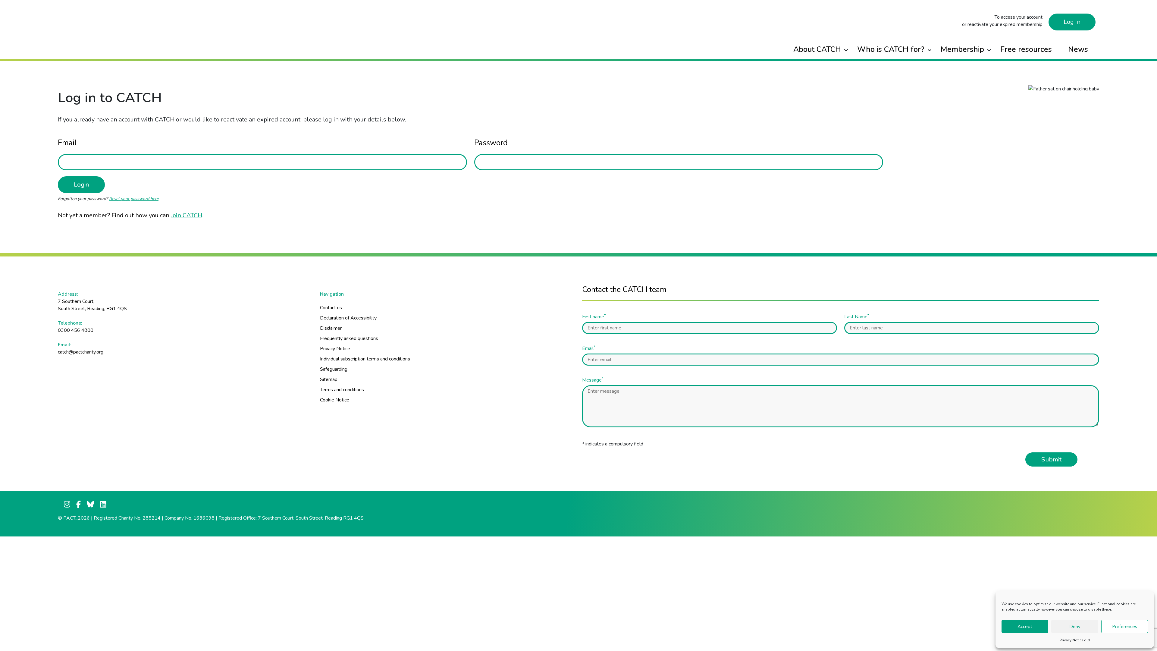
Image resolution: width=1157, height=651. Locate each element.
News (1078, 49)
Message (592, 379)
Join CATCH (186, 215)
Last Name (856, 316)
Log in (1072, 22)
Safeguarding (333, 369)
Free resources (1026, 49)
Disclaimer (331, 328)
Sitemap (328, 379)
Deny (1074, 627)
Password (491, 143)
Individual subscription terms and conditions (365, 359)
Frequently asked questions (349, 338)
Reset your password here (133, 199)
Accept (1024, 627)
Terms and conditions (342, 389)
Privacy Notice (335, 348)
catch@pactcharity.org (80, 352)
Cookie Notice (334, 400)
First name (594, 316)
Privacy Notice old (1075, 640)
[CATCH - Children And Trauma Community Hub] (188, 8)
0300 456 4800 (75, 330)
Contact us (331, 307)
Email (67, 143)
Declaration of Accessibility (348, 318)
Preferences (1124, 627)
